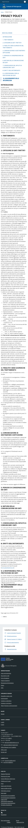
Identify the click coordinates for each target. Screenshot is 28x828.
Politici (2, 685)
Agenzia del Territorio (6, 786)
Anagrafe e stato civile (6, 696)
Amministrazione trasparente (8, 798)
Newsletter (3, 815)
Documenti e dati (5, 676)
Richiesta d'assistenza (6, 805)
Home (2, 12)
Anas (2, 783)
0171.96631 (9, 738)
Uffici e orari (4, 750)
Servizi (17, 820)
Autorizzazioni (4, 698)
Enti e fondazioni (5, 678)
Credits (8, 822)
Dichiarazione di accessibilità (8, 795)
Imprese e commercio (6, 703)
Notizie (2, 714)
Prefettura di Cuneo (6, 781)
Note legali (3, 793)
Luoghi (2, 722)
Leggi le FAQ (4, 799)
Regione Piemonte (5, 1)
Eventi (2, 725)
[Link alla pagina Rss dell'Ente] (2, 812)
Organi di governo (5, 680)
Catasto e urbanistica (6, 701)
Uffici (2, 688)
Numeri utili (4, 752)
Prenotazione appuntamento (8, 803)
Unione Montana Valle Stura (8, 779)
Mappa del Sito (20, 822)
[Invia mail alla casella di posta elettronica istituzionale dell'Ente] (12, 742)
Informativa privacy (5, 791)
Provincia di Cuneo (5, 776)
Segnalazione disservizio (7, 801)
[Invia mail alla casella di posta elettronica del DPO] (10, 760)
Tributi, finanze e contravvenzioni (9, 706)
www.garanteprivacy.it (7, 567)
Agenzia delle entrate (6, 788)
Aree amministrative (6, 673)
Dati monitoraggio (5, 820)
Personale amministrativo (7, 683)
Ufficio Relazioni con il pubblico (8, 747)
